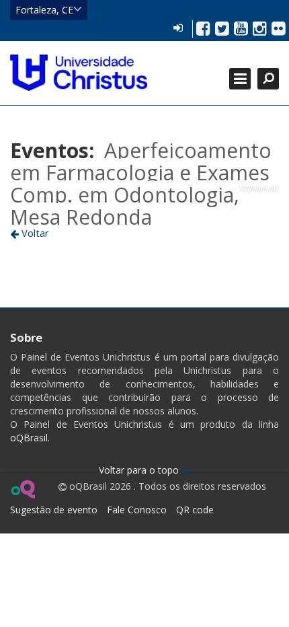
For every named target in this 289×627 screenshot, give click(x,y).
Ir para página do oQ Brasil (22, 489)
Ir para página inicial (78, 72)
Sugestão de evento (53, 509)
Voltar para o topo (140, 470)
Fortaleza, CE (44, 9)
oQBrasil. (30, 437)
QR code (195, 509)
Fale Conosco (137, 509)
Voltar (34, 232)
